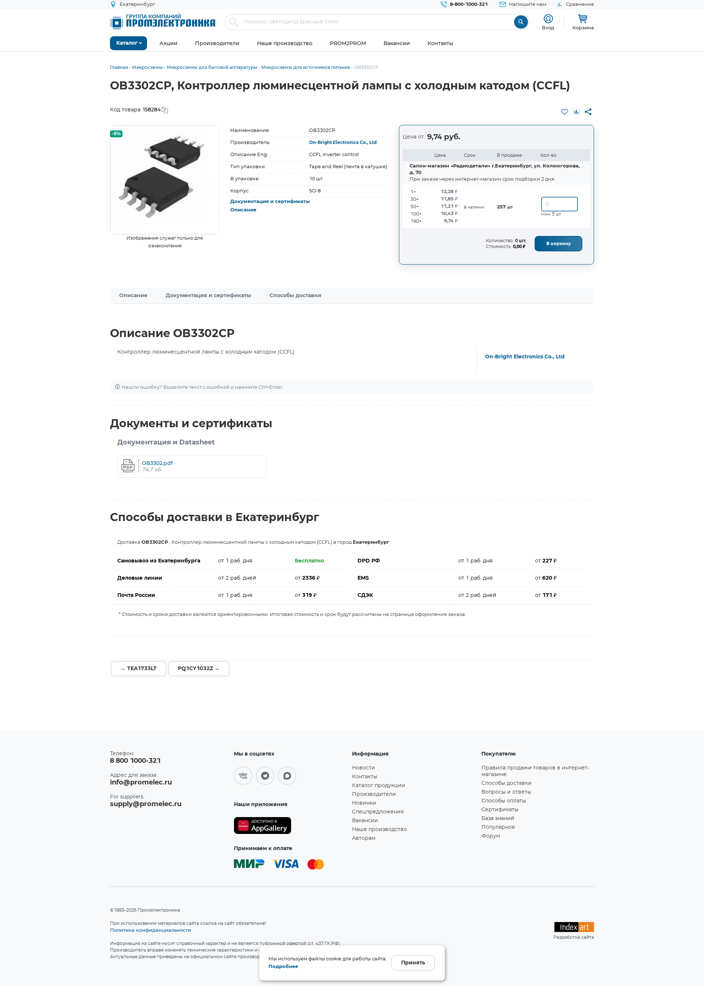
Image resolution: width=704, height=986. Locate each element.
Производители (374, 794)
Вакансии (365, 820)
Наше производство (379, 829)
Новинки (364, 803)
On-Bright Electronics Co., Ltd (343, 142)
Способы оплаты (503, 801)
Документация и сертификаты (270, 201)
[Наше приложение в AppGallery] (290, 825)
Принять (413, 962)
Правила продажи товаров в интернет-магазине (535, 771)
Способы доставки (295, 295)
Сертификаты (499, 809)
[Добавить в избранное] (565, 112)
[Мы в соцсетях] (243, 776)
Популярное (498, 827)
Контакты (364, 776)
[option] (164, 179)
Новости (363, 768)
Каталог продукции (378, 785)
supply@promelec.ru (146, 804)
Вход (548, 27)
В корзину (558, 243)
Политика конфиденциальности (150, 930)
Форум (490, 836)
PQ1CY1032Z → (199, 668)
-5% (116, 134)
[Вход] (548, 18)
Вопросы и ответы (506, 792)
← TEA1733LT (139, 668)
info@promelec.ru (141, 782)
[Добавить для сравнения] (576, 112)
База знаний (497, 818)
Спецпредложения (378, 812)
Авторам (363, 838)
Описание (243, 210)
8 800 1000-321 (135, 761)
